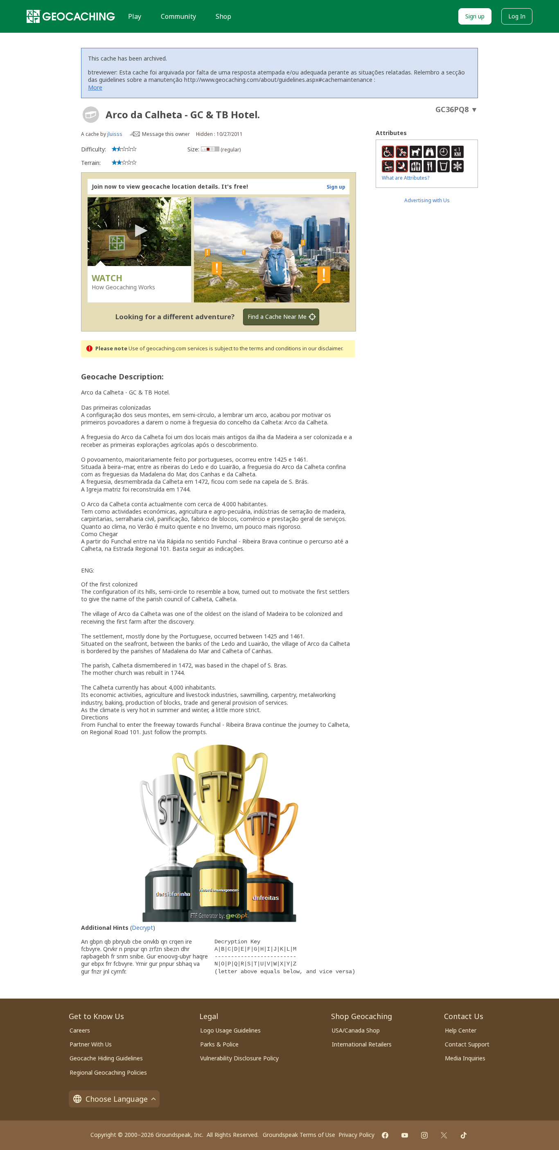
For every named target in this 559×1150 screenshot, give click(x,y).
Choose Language (117, 1099)
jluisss (114, 134)
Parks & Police (219, 1044)
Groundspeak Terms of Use (299, 1135)
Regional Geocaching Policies (108, 1072)
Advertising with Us (427, 200)
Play (134, 16)
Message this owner (166, 134)
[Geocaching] (71, 16)
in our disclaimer (322, 348)
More (95, 87)
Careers (80, 1030)
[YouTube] (405, 1135)
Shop (223, 16)
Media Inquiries (465, 1058)
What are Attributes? (405, 177)
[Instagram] (424, 1135)
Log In (516, 16)
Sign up (475, 16)
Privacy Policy (356, 1135)
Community (178, 16)
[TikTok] (464, 1135)
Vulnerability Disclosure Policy (239, 1058)
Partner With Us (91, 1044)
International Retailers (362, 1044)
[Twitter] (444, 1135)
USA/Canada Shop (356, 1030)
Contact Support (467, 1044)
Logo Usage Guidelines (230, 1030)
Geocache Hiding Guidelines (106, 1058)
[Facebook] (385, 1135)
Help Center (460, 1030)
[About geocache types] (91, 114)
